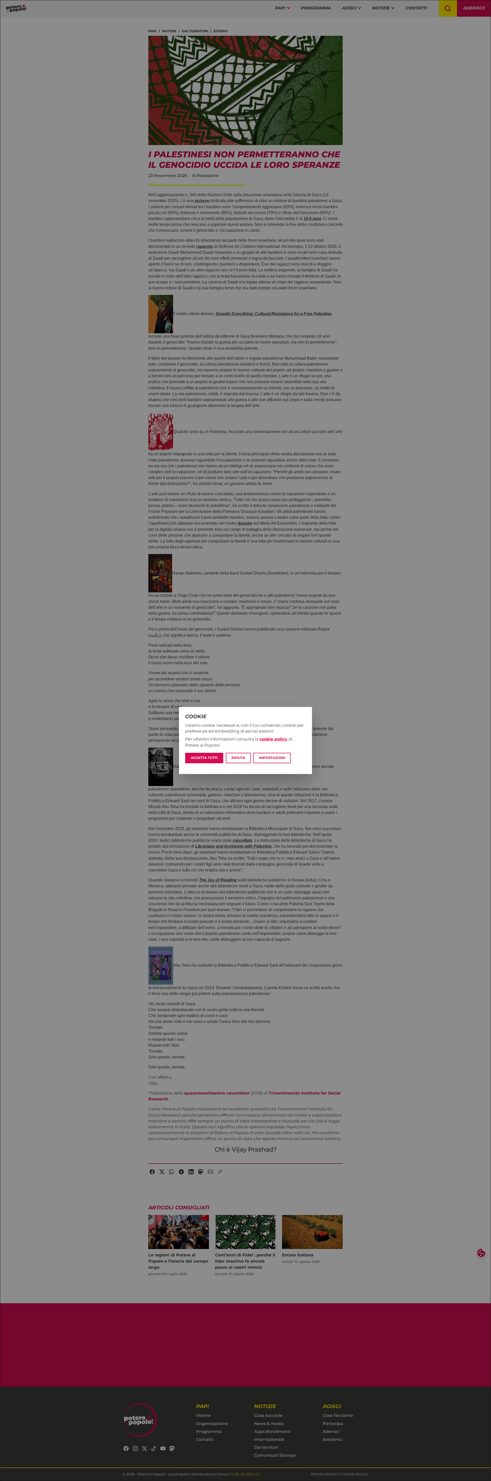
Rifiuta (238, 758)
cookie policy (273, 739)
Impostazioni (272, 758)
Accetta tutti (204, 758)
